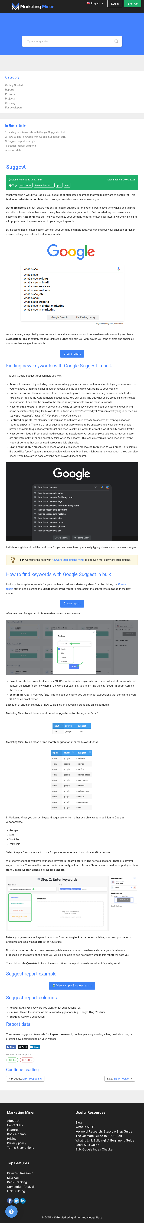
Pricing (12, 1138)
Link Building (16, 1191)
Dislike (28, 1060)
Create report (72, 353)
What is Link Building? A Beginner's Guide (105, 1140)
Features (13, 1129)
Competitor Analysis (21, 1186)
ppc (59, 185)
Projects (10, 98)
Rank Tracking (17, 1182)
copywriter (25, 185)
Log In (115, 3)
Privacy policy (16, 1143)
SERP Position (122, 1078)
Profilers (10, 94)
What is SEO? (85, 1127)
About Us (13, 1120)
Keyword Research (20, 1173)
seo (67, 185)
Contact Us (15, 1125)
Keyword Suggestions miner (68, 559)
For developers (13, 107)
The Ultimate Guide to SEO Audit (99, 1136)
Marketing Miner (70, 1217)
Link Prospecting (32, 1078)
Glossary (10, 103)
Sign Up (133, 3)
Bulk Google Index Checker (94, 1149)
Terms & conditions (20, 1147)
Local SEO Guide (87, 1145)
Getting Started (14, 85)
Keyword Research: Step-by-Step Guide (104, 1131)
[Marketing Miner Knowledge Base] (33, 6)
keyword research (44, 185)
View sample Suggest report (73, 985)
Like (13, 1060)
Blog (79, 1122)
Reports (9, 89)
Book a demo (16, 1134)
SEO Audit (14, 1178)
